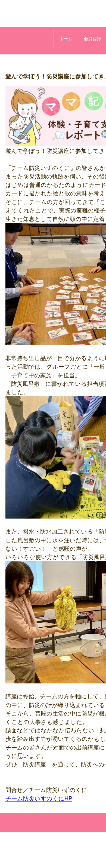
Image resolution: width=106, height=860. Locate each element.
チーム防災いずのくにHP (38, 798)
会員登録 (92, 38)
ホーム (65, 38)
